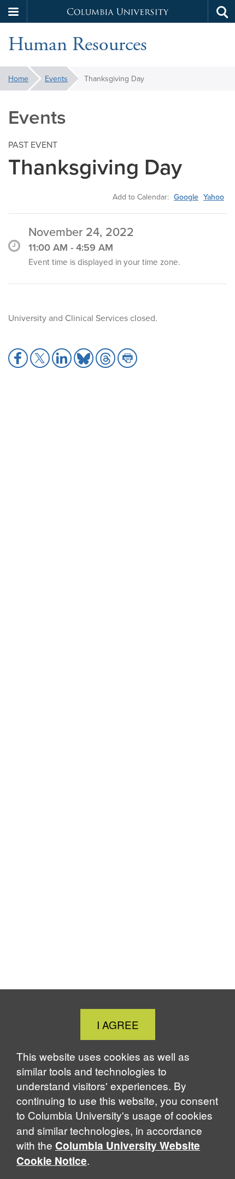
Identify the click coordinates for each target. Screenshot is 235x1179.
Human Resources (77, 44)
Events (56, 78)
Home (18, 78)
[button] (13, 11)
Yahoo (213, 196)
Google (186, 196)
